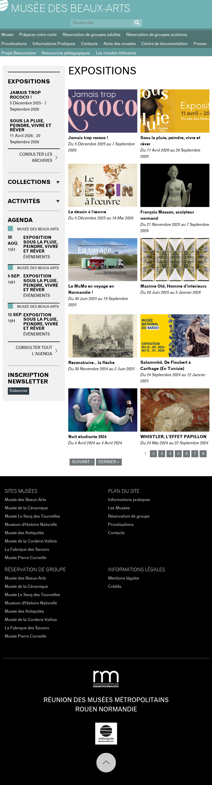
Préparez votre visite (38, 35)
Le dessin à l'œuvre (87, 212)
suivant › (82, 462)
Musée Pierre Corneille (25, 558)
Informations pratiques (129, 500)
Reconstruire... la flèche (91, 363)
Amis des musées (119, 44)
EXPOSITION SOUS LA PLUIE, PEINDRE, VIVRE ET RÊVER (40, 244)
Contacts (89, 44)
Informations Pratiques (54, 44)
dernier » (108, 462)
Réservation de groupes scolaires (156, 35)
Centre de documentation (164, 44)
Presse (200, 44)
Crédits (114, 586)
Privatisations (121, 525)
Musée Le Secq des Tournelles (32, 516)
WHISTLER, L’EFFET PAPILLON (173, 437)
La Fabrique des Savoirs (27, 549)
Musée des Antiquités (24, 533)
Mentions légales (123, 578)
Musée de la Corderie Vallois (31, 541)
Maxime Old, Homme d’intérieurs (173, 286)
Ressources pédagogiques (66, 53)
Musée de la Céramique (26, 508)
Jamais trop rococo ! (88, 138)
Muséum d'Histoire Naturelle (31, 525)
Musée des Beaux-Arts (70, 9)
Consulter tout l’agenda (34, 351)
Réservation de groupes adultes (91, 35)
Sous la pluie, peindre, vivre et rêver (30, 125)
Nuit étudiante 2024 (87, 437)
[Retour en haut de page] (106, 763)
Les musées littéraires (116, 53)
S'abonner (18, 391)
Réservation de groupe (128, 516)
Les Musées (119, 508)
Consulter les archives (35, 157)
